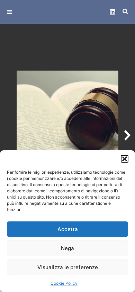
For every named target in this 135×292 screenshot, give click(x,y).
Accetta (67, 229)
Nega (67, 248)
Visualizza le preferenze (67, 267)
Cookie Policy (64, 283)
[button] (124, 158)
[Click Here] (9, 12)
